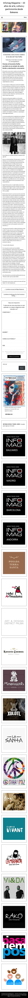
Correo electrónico (9, 339)
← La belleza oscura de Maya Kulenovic (14, 289)
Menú (25, 17)
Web (4, 345)
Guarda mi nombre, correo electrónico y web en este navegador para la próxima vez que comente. (15, 352)
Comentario (7, 312)
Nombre (5, 332)
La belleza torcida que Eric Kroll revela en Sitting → (14, 295)
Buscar (5, 364)
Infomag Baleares (15, 61)
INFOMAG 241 (9, 414)
